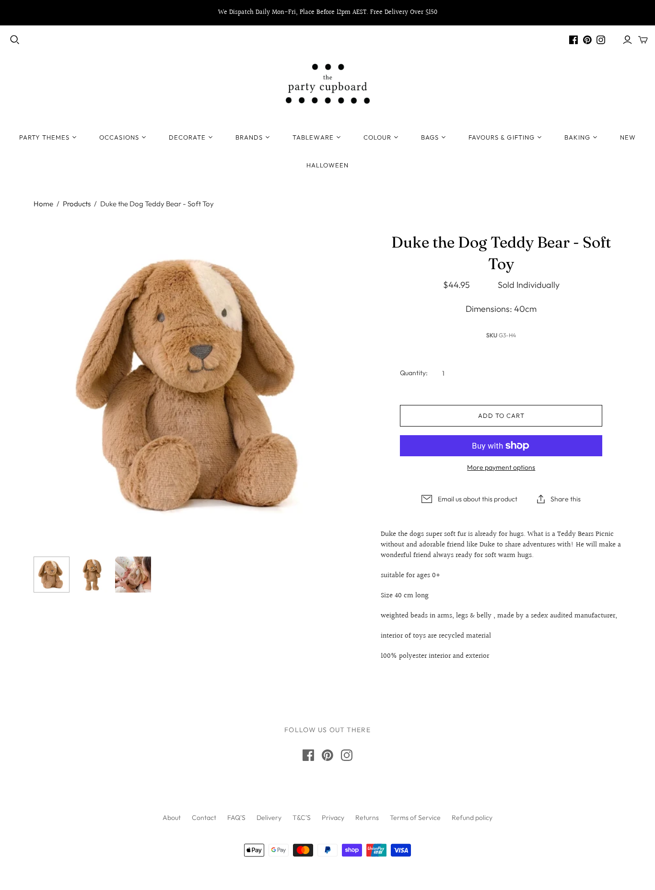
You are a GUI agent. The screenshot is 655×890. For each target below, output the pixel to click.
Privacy (333, 817)
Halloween (327, 165)
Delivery (269, 817)
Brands (249, 137)
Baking (577, 137)
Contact (204, 817)
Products (77, 203)
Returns (367, 817)
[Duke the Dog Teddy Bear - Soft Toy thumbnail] (52, 575)
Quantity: (414, 372)
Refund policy (472, 817)
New (628, 137)
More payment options (501, 467)
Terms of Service (415, 817)
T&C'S (301, 817)
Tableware (312, 137)
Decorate (187, 137)
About (172, 817)
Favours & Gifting (501, 137)
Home (43, 203)
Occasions (119, 137)
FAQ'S (236, 817)
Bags (430, 137)
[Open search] (15, 40)
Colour (377, 137)
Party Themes (44, 137)
